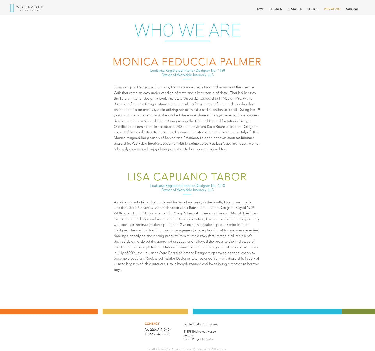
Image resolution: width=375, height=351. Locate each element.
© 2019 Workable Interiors (165, 349)
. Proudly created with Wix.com (205, 349)
